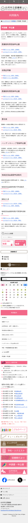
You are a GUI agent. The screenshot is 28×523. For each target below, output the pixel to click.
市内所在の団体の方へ (8, 330)
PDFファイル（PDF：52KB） (11, 96)
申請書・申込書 (6, 356)
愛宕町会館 (21, 413)
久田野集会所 (19, 398)
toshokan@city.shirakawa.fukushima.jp (11, 510)
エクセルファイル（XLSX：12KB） (12, 52)
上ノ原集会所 (18, 415)
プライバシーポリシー (8, 495)
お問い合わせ (6, 498)
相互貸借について (6, 339)
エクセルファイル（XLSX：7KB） (12, 220)
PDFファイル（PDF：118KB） (11, 191)
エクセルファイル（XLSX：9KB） (12, 129)
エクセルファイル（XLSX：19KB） (12, 157)
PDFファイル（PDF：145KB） (11, 155)
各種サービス (5, 321)
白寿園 (17, 411)
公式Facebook (11, 480)
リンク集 (5, 491)
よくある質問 (5, 352)
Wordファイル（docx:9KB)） (11, 78)
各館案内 (4, 317)
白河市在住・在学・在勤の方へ (10, 326)
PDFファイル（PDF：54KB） (11, 75)
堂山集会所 (18, 395)
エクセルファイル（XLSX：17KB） (12, 203)
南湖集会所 (18, 391)
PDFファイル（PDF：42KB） (11, 127)
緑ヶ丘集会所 (18, 418)
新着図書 (6, 257)
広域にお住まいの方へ (8, 334)
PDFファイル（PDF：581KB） (11, 205)
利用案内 (13, 21)
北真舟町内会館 (19, 404)
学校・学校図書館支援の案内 (9, 347)
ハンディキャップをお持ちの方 (10, 343)
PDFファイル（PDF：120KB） (11, 49)
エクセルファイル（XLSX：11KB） (12, 98)
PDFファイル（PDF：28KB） (11, 218)
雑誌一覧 (6, 259)
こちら (14, 57)
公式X (24, 480)
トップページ (6, 21)
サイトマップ (6, 488)
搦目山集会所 (18, 393)
